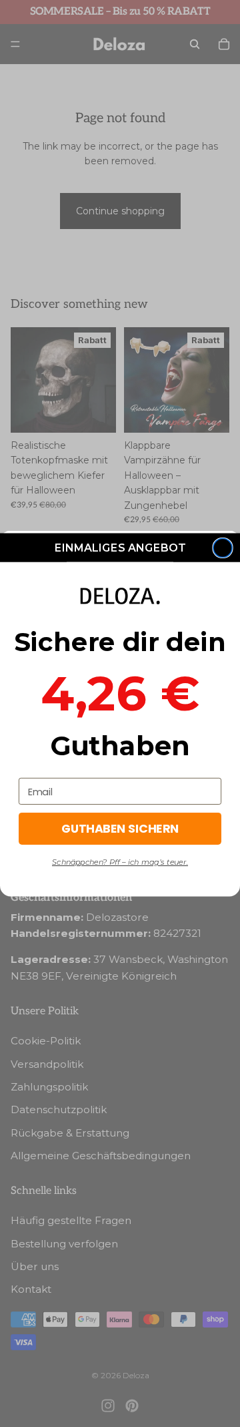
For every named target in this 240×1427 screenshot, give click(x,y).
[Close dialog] (222, 548)
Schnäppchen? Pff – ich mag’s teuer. (120, 862)
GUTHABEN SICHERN (120, 828)
